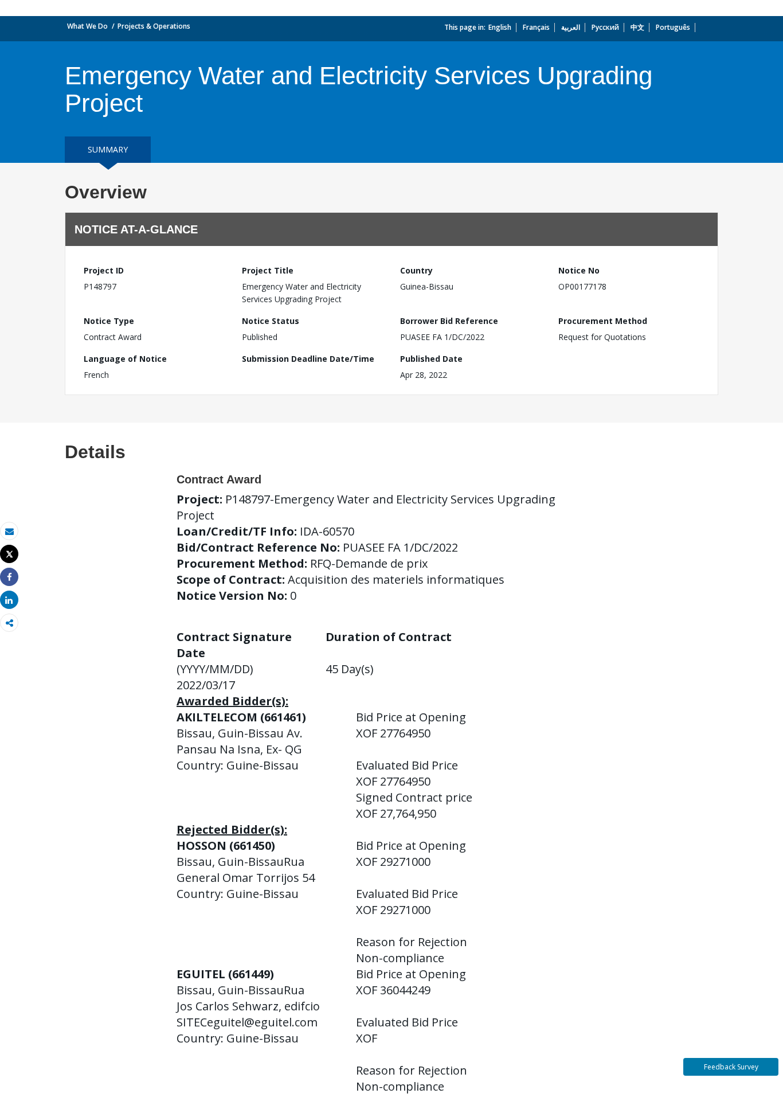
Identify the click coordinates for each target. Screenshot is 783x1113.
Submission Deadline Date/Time (308, 358)
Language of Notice (125, 358)
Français (536, 27)
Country (416, 270)
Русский (605, 27)
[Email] (9, 531)
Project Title (267, 270)
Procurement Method (602, 320)
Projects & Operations (154, 26)
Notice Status (270, 320)
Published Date (431, 358)
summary (108, 149)
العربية (570, 27)
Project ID (104, 270)
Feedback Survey (731, 1067)
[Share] (9, 577)
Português (673, 27)
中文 (637, 27)
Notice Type (109, 320)
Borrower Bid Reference (449, 320)
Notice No (579, 270)
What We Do (87, 26)
